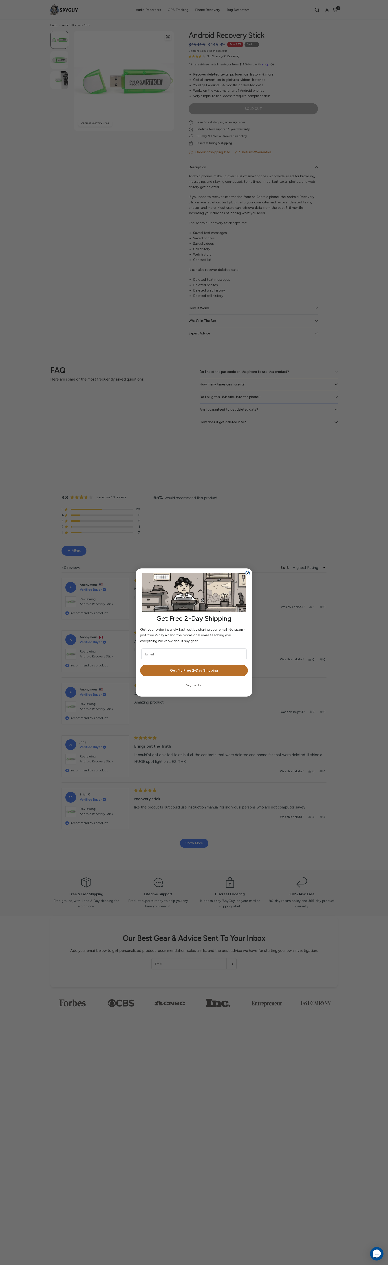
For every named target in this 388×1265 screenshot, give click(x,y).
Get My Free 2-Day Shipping (194, 670)
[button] (377, 1254)
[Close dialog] (248, 573)
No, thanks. (194, 685)
